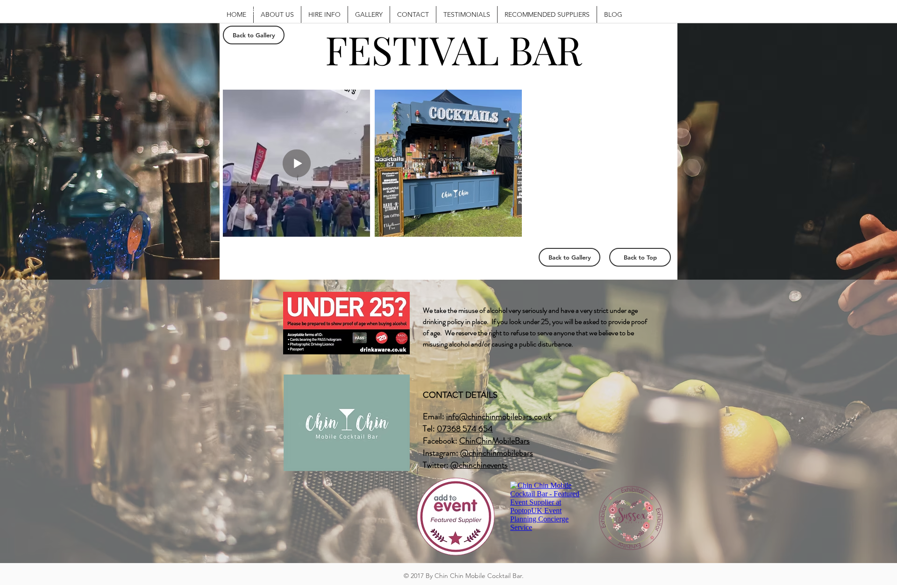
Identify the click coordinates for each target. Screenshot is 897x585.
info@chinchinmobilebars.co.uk (499, 416)
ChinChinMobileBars (494, 441)
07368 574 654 (465, 429)
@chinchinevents (479, 465)
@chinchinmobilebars (496, 453)
